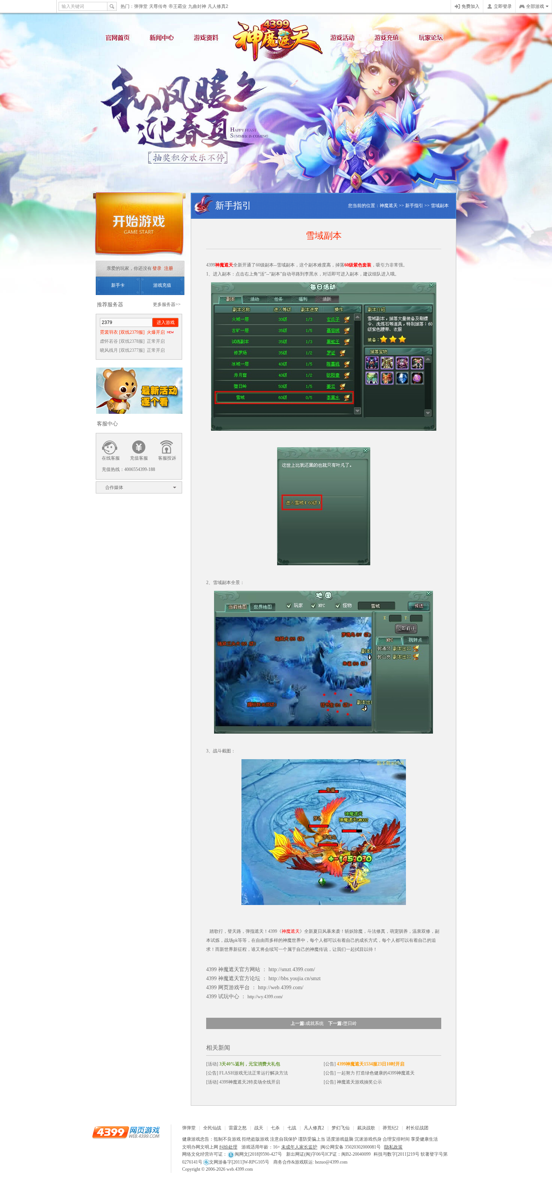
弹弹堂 (141, 6)
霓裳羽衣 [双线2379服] (132, 332)
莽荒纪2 (390, 1127)
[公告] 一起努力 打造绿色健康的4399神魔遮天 (369, 1073)
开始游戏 (139, 226)
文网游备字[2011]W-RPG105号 (239, 1162)
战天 (258, 1127)
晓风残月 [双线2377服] (132, 350)
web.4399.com (239, 1169)
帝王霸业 (178, 6)
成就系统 (315, 1023)
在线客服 (111, 458)
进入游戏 (166, 322)
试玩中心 (228, 996)
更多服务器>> (167, 304)
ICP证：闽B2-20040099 (348, 1154)
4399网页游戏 (28, 6)
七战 (291, 1127)
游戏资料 (208, 39)
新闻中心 (163, 39)
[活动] (243, 1064)
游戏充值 (388, 39)
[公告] (364, 1064)
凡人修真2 (218, 6)
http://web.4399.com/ (280, 987)
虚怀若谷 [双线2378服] (132, 341)
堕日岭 (350, 1023)
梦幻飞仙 (341, 1127)
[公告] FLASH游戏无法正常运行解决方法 (247, 1073)
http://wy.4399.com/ (265, 996)
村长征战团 (417, 1127)
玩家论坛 (433, 39)
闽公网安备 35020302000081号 (351, 1147)
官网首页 (118, 39)
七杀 (275, 1127)
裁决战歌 (366, 1127)
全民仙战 (212, 1127)
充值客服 (139, 458)
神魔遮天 (276, 37)
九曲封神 (197, 6)
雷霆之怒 (238, 1127)
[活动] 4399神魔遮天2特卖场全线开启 (243, 1082)
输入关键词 (73, 6)
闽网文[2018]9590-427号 (258, 1154)
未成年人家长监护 (299, 1147)
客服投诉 (167, 458)
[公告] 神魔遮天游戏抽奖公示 (353, 1082)
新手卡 (118, 285)
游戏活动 (343, 39)
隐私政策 (394, 1147)
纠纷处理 (228, 1147)
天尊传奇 (158, 6)
